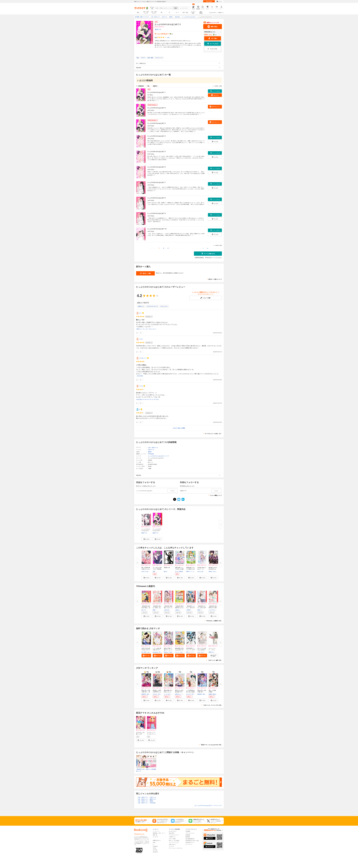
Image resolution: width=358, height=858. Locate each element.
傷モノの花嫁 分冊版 (213, 691)
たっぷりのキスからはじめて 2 (156, 108)
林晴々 (154, 610)
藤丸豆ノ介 (215, 694)
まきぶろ (215, 571)
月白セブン (161, 694)
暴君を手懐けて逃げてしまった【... (168, 649)
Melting (166, 652)
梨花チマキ (158, 29)
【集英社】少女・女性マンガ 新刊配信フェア (146, 770)
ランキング (155, 837)
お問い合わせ (172, 844)
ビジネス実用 (193, 12)
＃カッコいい (164, 306)
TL (169, 12)
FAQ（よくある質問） (174, 840)
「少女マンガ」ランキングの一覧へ (212, 705)
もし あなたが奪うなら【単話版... (157, 568)
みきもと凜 (200, 571)
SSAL (145, 652)
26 (142, 652)
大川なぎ (155, 694)
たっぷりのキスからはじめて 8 (156, 198)
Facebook (155, 852)
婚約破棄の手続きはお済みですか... (179, 649)
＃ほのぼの (139, 399)
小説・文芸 (185, 12)
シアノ (183, 694)
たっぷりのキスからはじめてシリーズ (158, 456)
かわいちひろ (200, 652)
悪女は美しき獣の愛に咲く (201, 691)
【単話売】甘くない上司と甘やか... (201, 607)
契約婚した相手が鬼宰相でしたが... (157, 691)
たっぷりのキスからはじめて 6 (156, 167)
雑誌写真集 (200, 12)
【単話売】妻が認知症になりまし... (179, 607)
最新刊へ (155, 86)
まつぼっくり (143, 358)
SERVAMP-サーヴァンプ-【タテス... (190, 649)
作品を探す (171, 833)
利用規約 (188, 837)
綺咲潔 (181, 571)
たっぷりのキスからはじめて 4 (156, 136)
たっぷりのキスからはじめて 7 (156, 182)
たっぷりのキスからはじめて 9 (156, 213)
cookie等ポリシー (190, 842)
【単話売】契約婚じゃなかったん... (168, 607)
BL (161, 12)
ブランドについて (190, 833)
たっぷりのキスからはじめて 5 (156, 151)
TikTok (154, 848)
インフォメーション (174, 842)
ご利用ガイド (221, 12)
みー (140, 313)
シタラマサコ (212, 610)
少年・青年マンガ (146, 12)
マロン (141, 339)
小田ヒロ (195, 571)
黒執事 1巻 (167, 567)
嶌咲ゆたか (178, 694)
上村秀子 (188, 610)
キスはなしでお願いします (140, 733)
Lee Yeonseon (151, 652)
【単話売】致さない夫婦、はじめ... (157, 607)
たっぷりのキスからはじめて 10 (156, 229)
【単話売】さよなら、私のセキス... (190, 607)
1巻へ (148, 86)
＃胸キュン (141, 306)
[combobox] (164, 8)
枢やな (165, 571)
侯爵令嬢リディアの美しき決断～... (179, 569)
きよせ (176, 571)
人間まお (177, 610)
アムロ (141, 386)
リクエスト (171, 846)
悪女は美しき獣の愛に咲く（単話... (146, 691)
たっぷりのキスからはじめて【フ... (157, 530)
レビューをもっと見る (179, 428)
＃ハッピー (146, 329)
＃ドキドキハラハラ (152, 306)
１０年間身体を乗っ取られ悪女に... (190, 691)
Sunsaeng (155, 652)
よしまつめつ (167, 694)
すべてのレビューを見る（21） (213, 433)
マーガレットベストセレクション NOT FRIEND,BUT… (151, 734)
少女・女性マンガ (154, 12)
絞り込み (152, 8)
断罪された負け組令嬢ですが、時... (179, 691)
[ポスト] (174, 499)
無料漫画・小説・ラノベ (159, 833)
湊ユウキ (144, 610)
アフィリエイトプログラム (175, 848)
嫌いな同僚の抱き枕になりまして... (146, 569)
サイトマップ (189, 844)
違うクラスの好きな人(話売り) (201, 649)
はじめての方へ (213, 12)
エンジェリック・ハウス (212, 649)
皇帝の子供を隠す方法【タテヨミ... (146, 649)
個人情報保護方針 (190, 838)
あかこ (182, 652)
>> (207, 248)
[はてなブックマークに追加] (183, 500)
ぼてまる (188, 694)
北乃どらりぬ (145, 571)
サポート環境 (172, 838)
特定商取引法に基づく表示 (192, 840)
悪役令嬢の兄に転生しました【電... (168, 691)
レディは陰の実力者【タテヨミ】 (157, 649)
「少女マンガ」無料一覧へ (214, 660)
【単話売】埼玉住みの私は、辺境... (146, 607)
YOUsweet (151, 454)
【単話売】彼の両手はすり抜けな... (213, 607)
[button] (146, 539)
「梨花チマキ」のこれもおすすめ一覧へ (211, 745)
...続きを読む (139, 376)
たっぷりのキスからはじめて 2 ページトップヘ (208, 805)
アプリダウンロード (174, 835)
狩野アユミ (189, 571)
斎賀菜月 (144, 694)
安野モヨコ (211, 652)
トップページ (156, 831)
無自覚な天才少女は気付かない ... (213, 569)
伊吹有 (210, 571)
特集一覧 (155, 835)
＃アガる (156, 399)
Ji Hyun (170, 652)
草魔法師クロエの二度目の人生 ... (190, 569)
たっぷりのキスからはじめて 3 (156, 123)
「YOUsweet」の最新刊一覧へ (213, 621)
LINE (154, 842)
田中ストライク (190, 652)
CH (159, 652)
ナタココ (177, 652)
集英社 (150, 452)
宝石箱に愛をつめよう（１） (201, 568)
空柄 (154, 571)
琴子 (193, 694)
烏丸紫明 (149, 694)
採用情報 (188, 835)
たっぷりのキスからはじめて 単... (146, 530)
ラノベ (177, 12)
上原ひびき (166, 610)
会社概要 (188, 831)
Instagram (155, 846)
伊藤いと (199, 610)
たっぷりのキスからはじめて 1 (156, 92)
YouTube (155, 850)
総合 (138, 12)
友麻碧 (210, 694)
